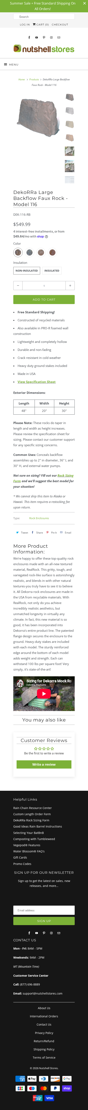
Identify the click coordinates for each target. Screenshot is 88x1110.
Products (34, 79)
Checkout (60, 24)
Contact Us (44, 1024)
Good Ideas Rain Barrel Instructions (37, 826)
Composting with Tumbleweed (34, 839)
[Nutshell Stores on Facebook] (29, 37)
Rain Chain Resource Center (32, 808)
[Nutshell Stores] (44, 49)
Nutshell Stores (48, 1068)
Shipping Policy (44, 1049)
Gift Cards (20, 857)
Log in (25, 24)
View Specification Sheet (37, 382)
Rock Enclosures (39, 518)
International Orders (44, 1016)
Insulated (51, 270)
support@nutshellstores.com (42, 993)
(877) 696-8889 (30, 984)
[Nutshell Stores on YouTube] (36, 37)
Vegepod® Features (26, 845)
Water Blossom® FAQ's (29, 851)
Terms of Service (44, 1057)
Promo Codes (22, 864)
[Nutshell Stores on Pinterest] (44, 37)
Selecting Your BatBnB (28, 833)
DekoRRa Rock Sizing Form (31, 820)
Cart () (42, 24)
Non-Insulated (27, 270)
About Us (44, 1008)
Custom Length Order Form (32, 814)
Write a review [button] (44, 764)
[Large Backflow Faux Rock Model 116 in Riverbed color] (37, 117)
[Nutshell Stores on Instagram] (51, 37)
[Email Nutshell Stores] (58, 37)
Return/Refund (44, 1041)
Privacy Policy (44, 1033)
